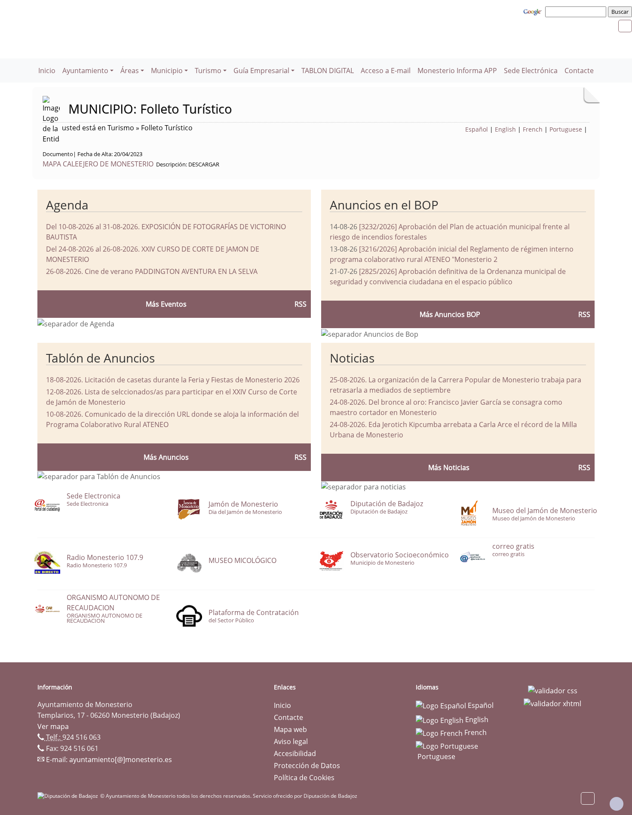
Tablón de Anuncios (100, 358)
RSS (301, 457)
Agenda (67, 205)
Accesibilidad (295, 753)
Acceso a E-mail (386, 70)
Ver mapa (53, 726)
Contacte (579, 70)
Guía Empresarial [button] (261, 70)
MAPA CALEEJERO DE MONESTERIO (98, 164)
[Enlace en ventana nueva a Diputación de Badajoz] (68, 796)
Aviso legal (291, 741)
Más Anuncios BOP (450, 314)
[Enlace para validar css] (552, 690)
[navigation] (577, 11)
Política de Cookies (304, 777)
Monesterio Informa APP (457, 70)
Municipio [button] (167, 70)
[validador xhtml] (552, 702)
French (533, 129)
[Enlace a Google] (533, 11)
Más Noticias (448, 467)
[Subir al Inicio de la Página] (616, 804)
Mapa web (290, 729)
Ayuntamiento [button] (85, 70)
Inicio (46, 70)
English (505, 129)
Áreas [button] (129, 70)
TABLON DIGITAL (327, 70)
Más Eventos (166, 304)
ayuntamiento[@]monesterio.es (120, 759)
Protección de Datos (307, 765)
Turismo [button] (208, 70)
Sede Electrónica (531, 70)
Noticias (352, 358)
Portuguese (565, 129)
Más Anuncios (166, 457)
